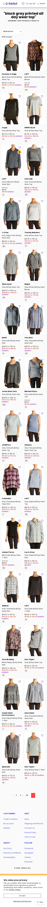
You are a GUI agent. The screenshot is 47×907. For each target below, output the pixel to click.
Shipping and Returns (34, 823)
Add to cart (12, 68)
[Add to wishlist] (19, 42)
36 (27, 795)
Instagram (29, 853)
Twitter (28, 857)
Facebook (29, 848)
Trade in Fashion (10, 819)
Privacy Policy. (15, 890)
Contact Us (30, 828)
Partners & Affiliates (12, 853)
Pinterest (29, 862)
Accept (22, 896)
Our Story (7, 848)
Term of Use (30, 837)
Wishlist (6, 828)
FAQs (27, 819)
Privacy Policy (30, 832)
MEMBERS (18, 85)
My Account (8, 823)
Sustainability (9, 857)
